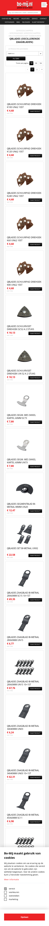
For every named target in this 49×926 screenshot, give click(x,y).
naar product (35, 111)
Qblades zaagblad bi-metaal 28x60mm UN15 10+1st (23, 683)
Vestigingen (9, 22)
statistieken (14, 895)
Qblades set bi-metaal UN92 (22, 548)
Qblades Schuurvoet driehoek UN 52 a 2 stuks (21, 372)
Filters (16, 58)
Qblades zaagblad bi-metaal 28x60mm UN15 (23, 639)
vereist (12, 888)
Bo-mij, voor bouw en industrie (24, 5)
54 (41, 63)
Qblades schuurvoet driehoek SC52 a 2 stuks (20, 328)
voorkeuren (14, 892)
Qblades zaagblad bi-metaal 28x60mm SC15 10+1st (23, 594)
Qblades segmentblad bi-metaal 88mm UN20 (21, 505)
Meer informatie (11, 879)
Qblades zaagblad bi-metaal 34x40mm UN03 (23, 727)
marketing (13, 899)
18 (31, 63)
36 (36, 63)
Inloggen (26, 22)
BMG (18, 22)
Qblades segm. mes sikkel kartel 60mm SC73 (21, 417)
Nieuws (16, 18)
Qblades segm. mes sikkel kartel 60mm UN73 (21, 461)
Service (35, 18)
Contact (43, 18)
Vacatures (25, 18)
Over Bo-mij (6, 18)
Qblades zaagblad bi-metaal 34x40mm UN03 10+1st (23, 772)
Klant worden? (38, 22)
